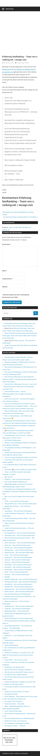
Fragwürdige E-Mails (23, 63)
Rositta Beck (8, 323)
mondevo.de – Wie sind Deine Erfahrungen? (18, 548)
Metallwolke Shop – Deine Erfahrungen (16, 611)
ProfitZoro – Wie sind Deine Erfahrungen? (17, 479)
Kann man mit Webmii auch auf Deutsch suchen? (19, 404)
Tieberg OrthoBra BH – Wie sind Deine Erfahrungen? (20, 579)
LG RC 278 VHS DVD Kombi (13, 711)
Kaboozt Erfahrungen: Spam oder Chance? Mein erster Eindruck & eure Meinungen (20, 335)
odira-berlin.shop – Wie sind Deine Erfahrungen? (19, 535)
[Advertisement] (20, 34)
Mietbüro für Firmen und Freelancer (15, 721)
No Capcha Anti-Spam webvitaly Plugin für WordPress (20, 217)
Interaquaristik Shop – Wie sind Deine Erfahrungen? (20, 582)
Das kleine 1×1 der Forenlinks (13, 701)
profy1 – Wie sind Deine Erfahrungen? (16, 572)
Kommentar (6, 244)
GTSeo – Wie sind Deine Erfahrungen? (16, 501)
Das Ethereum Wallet (11, 694)
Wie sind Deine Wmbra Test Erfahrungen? (17, 594)
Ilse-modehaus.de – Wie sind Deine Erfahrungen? (19, 533)
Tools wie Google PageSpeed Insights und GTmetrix (20, 457)
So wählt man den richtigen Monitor (15, 674)
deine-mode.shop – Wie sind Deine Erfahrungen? (19, 543)
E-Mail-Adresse (7, 279)
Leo (5, 345)
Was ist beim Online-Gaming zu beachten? (17, 669)
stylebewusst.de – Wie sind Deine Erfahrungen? (19, 589)
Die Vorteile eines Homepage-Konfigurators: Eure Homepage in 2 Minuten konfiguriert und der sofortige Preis (20, 491)
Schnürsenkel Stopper (11, 645)
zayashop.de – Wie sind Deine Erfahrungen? (18, 511)
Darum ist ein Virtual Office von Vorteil (16, 692)
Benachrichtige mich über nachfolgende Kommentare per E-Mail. (15, 296)
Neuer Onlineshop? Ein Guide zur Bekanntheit (18, 618)
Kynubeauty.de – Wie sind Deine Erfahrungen (18, 550)
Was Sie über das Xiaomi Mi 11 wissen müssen (18, 672)
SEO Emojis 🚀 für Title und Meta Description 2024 (20, 469)
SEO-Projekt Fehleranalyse (12, 440)
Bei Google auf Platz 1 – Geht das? (15, 726)
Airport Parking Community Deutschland (17, 333)
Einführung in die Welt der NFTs (14, 667)
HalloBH (7, 577)
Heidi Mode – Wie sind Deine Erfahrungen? (18, 565)
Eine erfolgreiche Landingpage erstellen (16, 723)
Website (4, 287)
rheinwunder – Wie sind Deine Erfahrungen (18, 569)
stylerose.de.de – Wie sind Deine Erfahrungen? (19, 552)
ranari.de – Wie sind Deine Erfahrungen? (17, 562)
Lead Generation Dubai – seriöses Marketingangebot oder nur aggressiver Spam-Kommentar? (17, 394)
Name (4, 271)
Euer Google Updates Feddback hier (15, 482)
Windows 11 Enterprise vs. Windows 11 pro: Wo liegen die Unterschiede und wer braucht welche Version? (18, 655)
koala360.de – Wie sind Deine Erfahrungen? (18, 584)
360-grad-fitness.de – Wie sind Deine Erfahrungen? (20, 504)
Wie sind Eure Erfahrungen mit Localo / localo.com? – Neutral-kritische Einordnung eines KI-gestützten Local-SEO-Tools (20, 386)
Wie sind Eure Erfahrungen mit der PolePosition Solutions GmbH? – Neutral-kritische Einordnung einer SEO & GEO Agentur (20, 379)
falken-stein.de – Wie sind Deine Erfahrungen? (19, 591)
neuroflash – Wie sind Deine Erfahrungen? (17, 567)
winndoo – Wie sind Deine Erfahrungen (16, 574)
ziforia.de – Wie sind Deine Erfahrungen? (17, 560)
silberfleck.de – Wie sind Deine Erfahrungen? (18, 587)
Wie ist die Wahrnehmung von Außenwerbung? (19, 718)
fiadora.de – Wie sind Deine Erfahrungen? (17, 545)
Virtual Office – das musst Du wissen (16, 660)
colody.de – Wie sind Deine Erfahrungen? (17, 609)
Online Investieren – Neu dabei (14, 704)
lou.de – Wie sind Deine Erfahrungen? (16, 555)
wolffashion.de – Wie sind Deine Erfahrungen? (19, 606)
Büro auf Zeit (8, 477)
